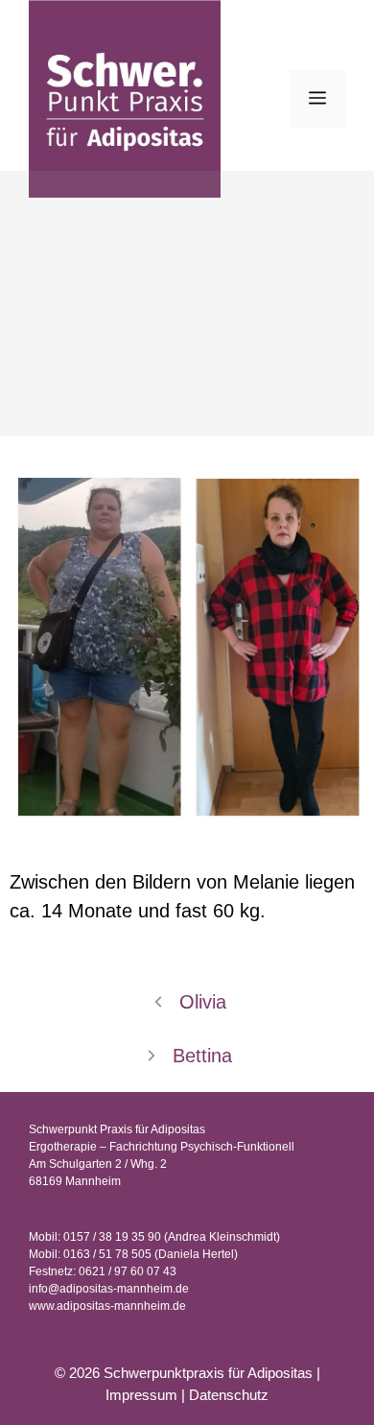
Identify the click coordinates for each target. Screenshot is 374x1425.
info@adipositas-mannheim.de (109, 1288)
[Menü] (317, 99)
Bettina (202, 1055)
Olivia (202, 1001)
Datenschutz (229, 1395)
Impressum (141, 1395)
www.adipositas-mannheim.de (107, 1306)
